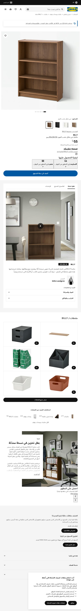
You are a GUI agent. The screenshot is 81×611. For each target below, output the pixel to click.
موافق (72, 603)
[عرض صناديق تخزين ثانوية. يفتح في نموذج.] (21, 383)
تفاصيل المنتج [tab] (59, 186)
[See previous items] (75, 496)
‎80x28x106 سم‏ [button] (51, 137)
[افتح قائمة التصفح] (5, 9)
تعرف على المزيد (73, 526)
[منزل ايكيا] (72, 9)
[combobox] (47, 9)
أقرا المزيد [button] (37, 474)
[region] (40, 70)
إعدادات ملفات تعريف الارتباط (55, 603)
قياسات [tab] (48, 186)
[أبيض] (65, 125)
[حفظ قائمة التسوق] (5, 36)
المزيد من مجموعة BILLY (70, 131)
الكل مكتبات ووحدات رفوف (40, 422)
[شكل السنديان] (74, 125)
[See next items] (75, 500)
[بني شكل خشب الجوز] (49, 125)
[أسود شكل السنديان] (57, 125)
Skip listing (74, 494)
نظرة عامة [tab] (71, 186)
